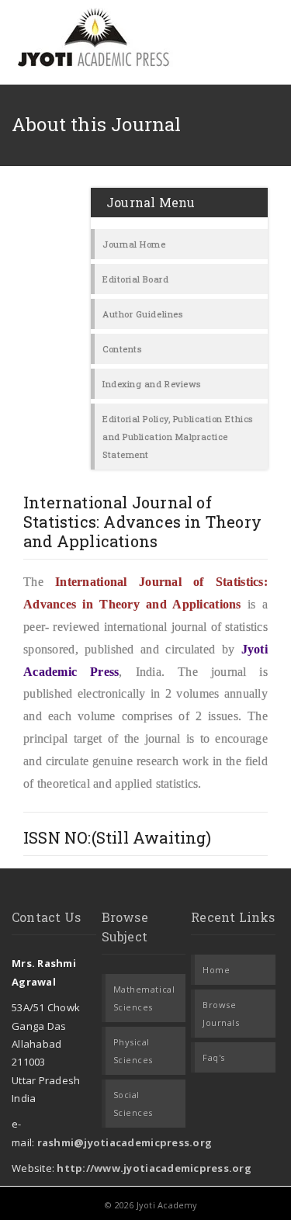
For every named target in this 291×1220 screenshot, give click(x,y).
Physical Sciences (133, 1051)
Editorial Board (135, 279)
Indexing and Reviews (151, 384)
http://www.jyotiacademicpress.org (154, 1168)
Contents (121, 349)
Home (216, 970)
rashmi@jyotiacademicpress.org (125, 1142)
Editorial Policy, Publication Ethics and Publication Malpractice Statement (177, 436)
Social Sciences (133, 1103)
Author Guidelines (142, 314)
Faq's (214, 1057)
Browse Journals (221, 1013)
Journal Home (134, 244)
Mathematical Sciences (144, 998)
